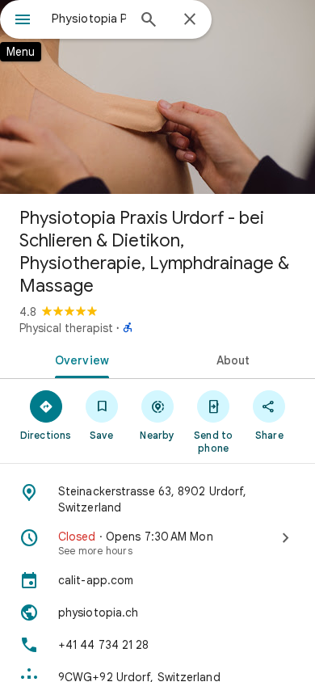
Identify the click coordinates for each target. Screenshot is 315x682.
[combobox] (89, 18)
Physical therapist (66, 328)
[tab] (78, 358)
